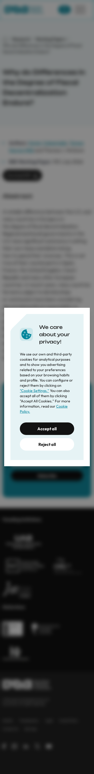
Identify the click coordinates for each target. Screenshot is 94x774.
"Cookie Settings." (34, 390)
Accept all (47, 428)
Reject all (47, 444)
